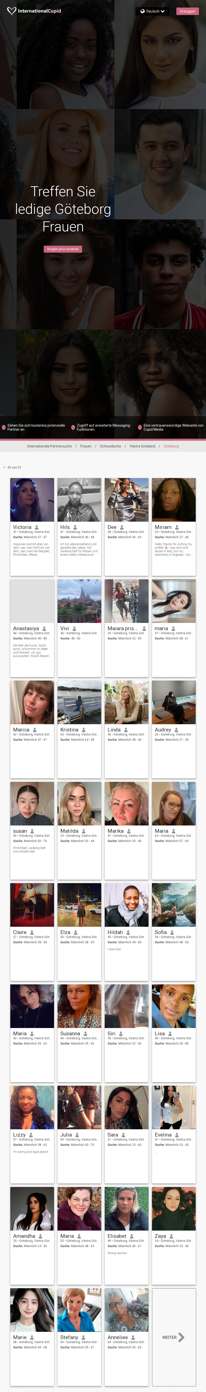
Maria (161, 831)
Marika (116, 831)
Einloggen (187, 11)
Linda (114, 730)
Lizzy (19, 1135)
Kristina (69, 730)
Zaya (160, 1236)
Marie (20, 1337)
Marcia (21, 730)
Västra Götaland (142, 446)
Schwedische (110, 446)
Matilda (69, 831)
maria (161, 628)
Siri (112, 1034)
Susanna (70, 1034)
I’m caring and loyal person (30, 1152)
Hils (65, 527)
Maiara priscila (123, 628)
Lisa (160, 1034)
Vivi (64, 628)
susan (20, 831)
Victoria (22, 527)
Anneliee (118, 1337)
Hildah (115, 932)
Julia (66, 1135)
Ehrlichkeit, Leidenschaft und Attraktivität (29, 849)
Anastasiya (26, 628)
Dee (112, 527)
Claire (20, 932)
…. (156, 1152)
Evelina (163, 1135)
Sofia (161, 932)
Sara (113, 1135)
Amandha (24, 1236)
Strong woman (117, 1253)
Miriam (163, 527)
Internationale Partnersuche (49, 446)
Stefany (69, 1337)
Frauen (85, 446)
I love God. (114, 949)
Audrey (163, 730)
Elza (65, 932)
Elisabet (117, 1236)
